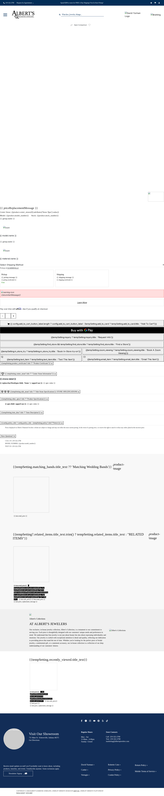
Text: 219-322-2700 (113, 739)
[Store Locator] (113, 1)
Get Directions (34, 740)
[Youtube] (94, 721)
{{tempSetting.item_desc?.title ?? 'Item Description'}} (21, 412)
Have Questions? (7, 436)
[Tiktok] (107, 721)
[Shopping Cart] (155, 3)
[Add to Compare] (71, 25)
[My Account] (159, 3)
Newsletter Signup (15, 773)
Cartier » (84, 770)
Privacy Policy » (114, 770)
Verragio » (85, 775)
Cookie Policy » (114, 775)
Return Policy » (141, 765)
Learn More (82, 302)
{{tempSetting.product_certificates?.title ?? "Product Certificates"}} (26, 363)
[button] (5, 14)
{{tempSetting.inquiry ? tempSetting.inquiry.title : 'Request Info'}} (82, 337)
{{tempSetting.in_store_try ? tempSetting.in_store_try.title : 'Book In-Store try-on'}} (41, 351)
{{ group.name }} (7, 219)
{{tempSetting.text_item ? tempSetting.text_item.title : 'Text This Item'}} (41, 359)
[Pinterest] (99, 721)
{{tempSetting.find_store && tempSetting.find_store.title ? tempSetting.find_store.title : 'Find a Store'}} (82, 344)
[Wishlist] (151, 3)
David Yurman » (87, 765)
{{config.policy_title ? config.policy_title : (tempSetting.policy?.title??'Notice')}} (31, 423)
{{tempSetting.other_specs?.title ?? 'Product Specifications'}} (23, 399)
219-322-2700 (16, 441)
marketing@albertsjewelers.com (117, 741)
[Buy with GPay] (82, 330)
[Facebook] (82, 721)
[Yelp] (103, 721)
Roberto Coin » (114, 765)
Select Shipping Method (11, 264)
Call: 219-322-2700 (113, 737)
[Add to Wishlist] (91, 25)
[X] (86, 721)
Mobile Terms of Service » (145, 771)
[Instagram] (90, 721)
